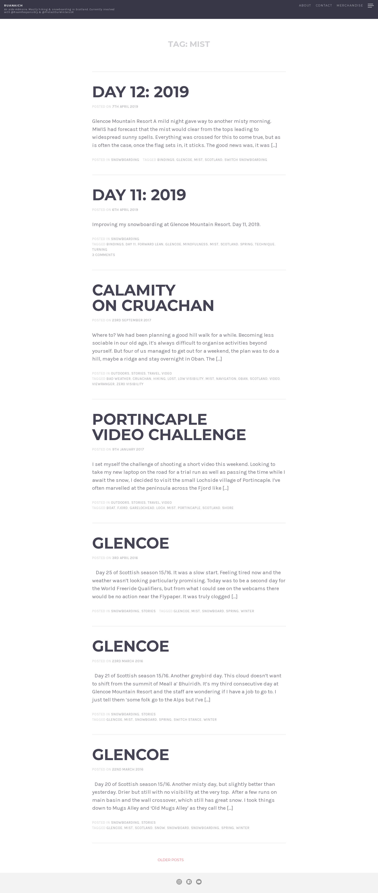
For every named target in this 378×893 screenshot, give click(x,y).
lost (172, 378)
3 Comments (103, 255)
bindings (165, 160)
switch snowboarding (245, 160)
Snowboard (213, 611)
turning (99, 249)
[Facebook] (189, 882)
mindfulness (195, 244)
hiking (159, 378)
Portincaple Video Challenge (169, 427)
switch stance (188, 719)
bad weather (119, 378)
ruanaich (13, 5)
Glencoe (184, 160)
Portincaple (189, 508)
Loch (160, 508)
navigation (226, 378)
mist (198, 160)
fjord (122, 508)
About (305, 5)
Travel (154, 373)
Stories (138, 373)
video (275, 378)
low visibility (191, 378)
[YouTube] (199, 882)
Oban (243, 378)
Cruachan (142, 378)
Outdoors (120, 373)
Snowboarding (125, 160)
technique (265, 244)
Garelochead (142, 508)
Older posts (171, 860)
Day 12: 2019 (140, 91)
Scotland (213, 160)
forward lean (151, 244)
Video (167, 373)
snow (160, 828)
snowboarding (205, 828)
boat (111, 508)
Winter (247, 611)
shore (228, 508)
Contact (324, 5)
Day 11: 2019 (139, 194)
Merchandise (350, 5)
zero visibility (130, 384)
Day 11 (131, 244)
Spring (246, 244)
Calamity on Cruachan (153, 298)
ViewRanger (103, 384)
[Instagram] (179, 882)
